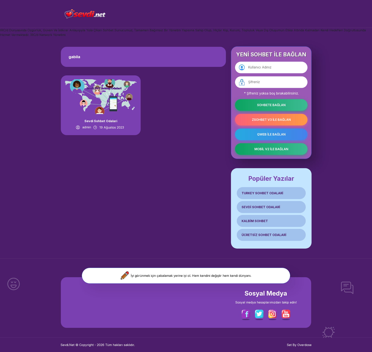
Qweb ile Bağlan (271, 134)
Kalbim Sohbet (255, 221)
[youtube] (286, 313)
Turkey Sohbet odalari (262, 193)
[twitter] (259, 313)
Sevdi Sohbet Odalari (100, 121)
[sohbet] (84, 14)
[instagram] (272, 313)
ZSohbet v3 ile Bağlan (271, 120)
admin (86, 127)
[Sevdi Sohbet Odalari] (101, 96)
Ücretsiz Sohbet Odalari (264, 235)
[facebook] (246, 313)
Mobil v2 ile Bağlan (271, 149)
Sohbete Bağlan (271, 105)
